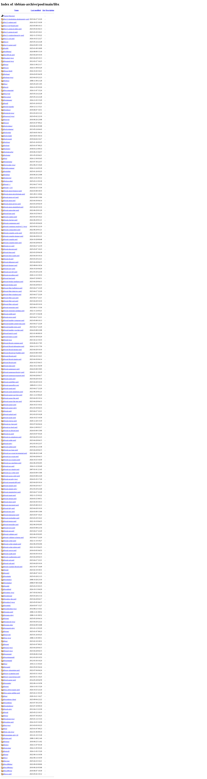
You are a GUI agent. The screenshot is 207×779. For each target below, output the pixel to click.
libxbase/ (7, 74)
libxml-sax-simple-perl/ (11, 469)
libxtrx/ (6, 745)
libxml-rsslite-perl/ (10, 440)
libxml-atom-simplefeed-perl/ (13, 207)
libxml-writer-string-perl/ (12, 547)
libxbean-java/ (8, 77)
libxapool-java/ (9, 61)
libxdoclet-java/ (9, 113)
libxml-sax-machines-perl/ (12, 463)
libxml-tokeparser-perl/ (11, 515)
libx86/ (6, 48)
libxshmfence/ (8, 706)
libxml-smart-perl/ (10, 495)
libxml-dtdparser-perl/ (11, 262)
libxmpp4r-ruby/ (9, 628)
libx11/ (6, 42)
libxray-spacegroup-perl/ (12, 677)
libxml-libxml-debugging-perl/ (14, 346)
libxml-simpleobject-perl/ (12, 492)
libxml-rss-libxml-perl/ (11, 431)
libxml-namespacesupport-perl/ (14, 375)
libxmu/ (6, 631)
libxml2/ (6, 573)
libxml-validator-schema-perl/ (14, 537)
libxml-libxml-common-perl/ (13, 343)
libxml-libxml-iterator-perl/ (13, 350)
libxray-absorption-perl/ (12, 670)
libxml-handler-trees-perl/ (12, 327)
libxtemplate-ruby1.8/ (11, 735)
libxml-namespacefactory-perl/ (14, 372)
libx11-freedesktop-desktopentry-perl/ (16, 19)
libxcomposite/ (9, 90)
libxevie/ (7, 120)
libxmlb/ (6, 586)
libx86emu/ (7, 51)
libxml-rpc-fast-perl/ (10, 424)
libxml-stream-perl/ (10, 499)
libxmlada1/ (8, 580)
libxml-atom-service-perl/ (12, 204)
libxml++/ (7, 184)
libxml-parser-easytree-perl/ (13, 395)
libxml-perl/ (8, 411)
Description (50, 10)
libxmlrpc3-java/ (9, 602)
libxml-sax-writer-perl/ (11, 473)
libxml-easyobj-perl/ (10, 272)
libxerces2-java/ (9, 116)
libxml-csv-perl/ (9, 246)
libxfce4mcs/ (8, 126)
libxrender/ (7, 683)
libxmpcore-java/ (9, 622)
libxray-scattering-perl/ (11, 673)
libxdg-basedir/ (9, 107)
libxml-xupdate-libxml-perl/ (13, 567)
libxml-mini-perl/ (9, 366)
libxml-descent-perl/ (10, 249)
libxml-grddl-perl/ (10, 314)
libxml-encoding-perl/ (11, 275)
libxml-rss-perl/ (9, 434)
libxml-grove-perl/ (10, 317)
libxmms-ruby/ (9, 615)
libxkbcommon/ (9, 168)
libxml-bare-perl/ (9, 213)
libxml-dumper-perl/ (10, 265)
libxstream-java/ (9, 719)
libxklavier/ (7, 178)
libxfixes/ (7, 142)
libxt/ (5, 729)
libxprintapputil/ (9, 657)
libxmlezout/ (8, 596)
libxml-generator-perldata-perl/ (14, 311)
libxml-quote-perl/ (10, 418)
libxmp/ (6, 618)
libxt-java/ (7, 725)
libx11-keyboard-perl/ (11, 26)
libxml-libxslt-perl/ (10, 362)
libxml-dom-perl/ (9, 252)
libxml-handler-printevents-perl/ (14, 324)
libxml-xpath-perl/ (10, 554)
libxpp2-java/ (8, 648)
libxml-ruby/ (8, 443)
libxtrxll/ (6, 751)
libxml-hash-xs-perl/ (10, 337)
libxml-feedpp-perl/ (10, 285)
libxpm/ (6, 644)
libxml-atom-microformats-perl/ (14, 194)
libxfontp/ (7, 155)
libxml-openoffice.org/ (11, 385)
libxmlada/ (7, 576)
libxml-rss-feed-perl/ (10, 427)
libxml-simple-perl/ (10, 486)
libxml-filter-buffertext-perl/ (13, 288)
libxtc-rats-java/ (9, 732)
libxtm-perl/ (8, 738)
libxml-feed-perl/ (9, 278)
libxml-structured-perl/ (11, 505)
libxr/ (5, 664)
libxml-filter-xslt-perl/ (11, 304)
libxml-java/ (8, 340)
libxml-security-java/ (11, 479)
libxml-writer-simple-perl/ (12, 544)
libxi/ (5, 158)
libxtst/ (6, 754)
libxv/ (6, 758)
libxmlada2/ (8, 583)
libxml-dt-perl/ (8, 259)
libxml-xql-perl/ (9, 560)
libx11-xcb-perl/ (9, 39)
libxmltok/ (7, 605)
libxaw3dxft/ (8, 71)
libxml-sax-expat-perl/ (11, 456)
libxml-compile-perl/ (11, 239)
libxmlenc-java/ (9, 592)
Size (43, 10)
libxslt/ (6, 712)
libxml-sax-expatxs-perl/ (12, 460)
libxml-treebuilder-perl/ (11, 518)
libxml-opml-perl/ (10, 388)
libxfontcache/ (8, 152)
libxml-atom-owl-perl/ (11, 197)
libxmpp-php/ (8, 625)
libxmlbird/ (7, 589)
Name (16, 10)
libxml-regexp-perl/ (10, 421)
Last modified (36, 10)
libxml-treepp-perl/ (10, 521)
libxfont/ (6, 145)
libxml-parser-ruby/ (10, 408)
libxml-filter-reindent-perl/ (12, 294)
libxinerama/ (8, 162)
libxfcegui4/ (8, 139)
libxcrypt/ (7, 94)
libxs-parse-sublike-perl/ (12, 693)
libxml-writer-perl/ (10, 541)
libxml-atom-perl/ (10, 200)
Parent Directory (9, 16)
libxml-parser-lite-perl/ (11, 398)
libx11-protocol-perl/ (11, 32)
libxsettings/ (8, 703)
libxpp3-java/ (8, 651)
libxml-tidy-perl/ (9, 508)
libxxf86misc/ (8, 767)
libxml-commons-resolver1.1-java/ (15, 226)
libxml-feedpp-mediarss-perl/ (13, 281)
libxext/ (6, 123)
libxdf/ (6, 103)
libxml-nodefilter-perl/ (11, 382)
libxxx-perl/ (8, 774)
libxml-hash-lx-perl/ (10, 333)
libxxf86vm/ (8, 771)
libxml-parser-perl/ (10, 405)
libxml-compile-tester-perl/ (13, 243)
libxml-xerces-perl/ (10, 550)
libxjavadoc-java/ (9, 165)
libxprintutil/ (8, 661)
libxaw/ (6, 68)
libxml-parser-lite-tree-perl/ (13, 401)
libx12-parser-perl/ (10, 45)
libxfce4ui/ (7, 132)
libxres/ (6, 686)
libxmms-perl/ (8, 612)
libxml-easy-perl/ (9, 269)
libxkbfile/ (7, 171)
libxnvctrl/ (7, 635)
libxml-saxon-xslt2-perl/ (12, 476)
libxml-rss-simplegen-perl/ (12, 437)
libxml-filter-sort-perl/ (11, 301)
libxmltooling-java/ (10, 609)
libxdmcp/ (7, 110)
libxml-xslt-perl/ (9, 563)
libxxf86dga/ (8, 764)
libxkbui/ (7, 175)
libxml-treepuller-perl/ (11, 524)
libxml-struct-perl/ (10, 502)
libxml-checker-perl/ (10, 220)
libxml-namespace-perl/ (12, 369)
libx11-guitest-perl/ (10, 22)
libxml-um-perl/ (9, 531)
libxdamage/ (8, 100)
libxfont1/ (7, 149)
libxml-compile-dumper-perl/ (13, 236)
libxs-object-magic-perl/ (12, 690)
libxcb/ (6, 87)
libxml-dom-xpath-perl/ (12, 256)
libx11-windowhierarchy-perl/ (14, 35)
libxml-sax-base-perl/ (11, 450)
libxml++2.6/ (8, 188)
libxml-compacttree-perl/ (12, 230)
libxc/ (6, 84)
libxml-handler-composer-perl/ (14, 320)
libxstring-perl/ (9, 722)
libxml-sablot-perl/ (10, 447)
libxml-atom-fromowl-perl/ (13, 191)
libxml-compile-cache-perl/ (13, 233)
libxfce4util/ (8, 136)
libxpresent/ (8, 654)
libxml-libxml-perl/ (10, 356)
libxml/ (6, 570)
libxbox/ (6, 81)
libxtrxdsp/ (7, 748)
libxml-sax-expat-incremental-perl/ (15, 453)
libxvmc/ (7, 761)
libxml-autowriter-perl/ (11, 210)
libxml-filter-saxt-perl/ (11, 298)
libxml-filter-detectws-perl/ (13, 291)
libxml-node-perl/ (10, 379)
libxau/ (6, 64)
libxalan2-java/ (9, 58)
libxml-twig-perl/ (9, 528)
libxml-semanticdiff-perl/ (12, 482)
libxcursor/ (7, 97)
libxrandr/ (7, 667)
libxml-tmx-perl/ (9, 511)
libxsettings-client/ (10, 699)
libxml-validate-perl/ (10, 534)
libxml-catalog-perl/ (10, 217)
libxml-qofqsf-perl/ (10, 414)
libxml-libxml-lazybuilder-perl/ (14, 353)
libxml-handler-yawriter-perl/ (13, 330)
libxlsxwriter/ (8, 181)
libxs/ (5, 696)
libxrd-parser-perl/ (10, 680)
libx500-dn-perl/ (9, 55)
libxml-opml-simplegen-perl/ (13, 392)
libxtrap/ (6, 742)
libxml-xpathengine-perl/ (12, 557)
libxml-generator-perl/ (11, 307)
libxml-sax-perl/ (9, 466)
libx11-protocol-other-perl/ (13, 29)
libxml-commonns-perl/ (12, 223)
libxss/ (6, 716)
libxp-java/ (7, 638)
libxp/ (6, 641)
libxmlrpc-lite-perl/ (10, 599)
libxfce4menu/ (8, 129)
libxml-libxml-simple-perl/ (12, 359)
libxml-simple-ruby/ (10, 489)
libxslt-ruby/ (8, 709)
